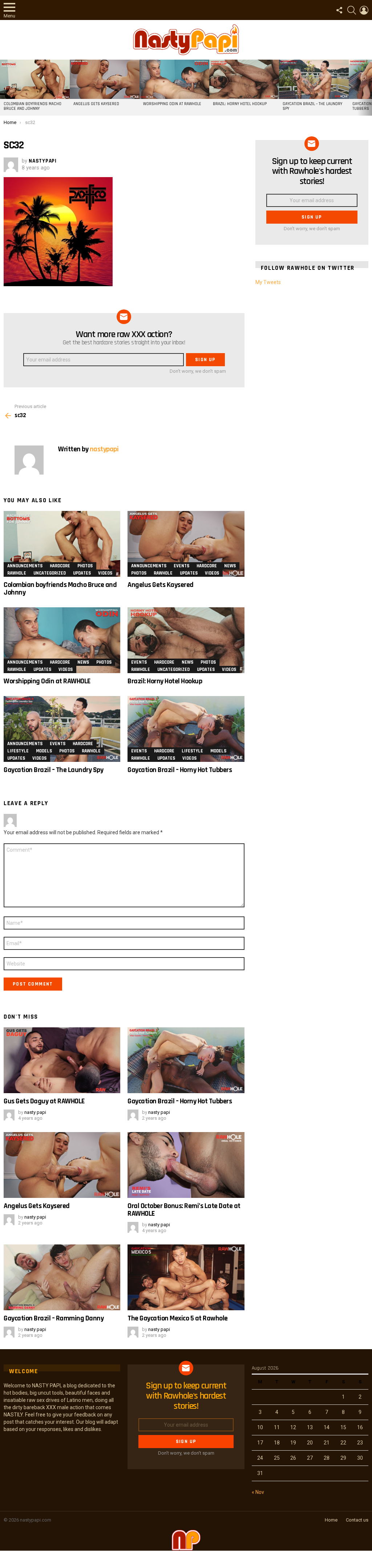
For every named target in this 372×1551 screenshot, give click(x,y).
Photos (85, 566)
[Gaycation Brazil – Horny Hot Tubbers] (186, 729)
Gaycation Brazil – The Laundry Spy (312, 106)
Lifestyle (18, 751)
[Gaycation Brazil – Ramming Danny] (62, 1277)
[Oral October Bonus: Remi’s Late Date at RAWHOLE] (186, 1165)
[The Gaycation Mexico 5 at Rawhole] (186, 1277)
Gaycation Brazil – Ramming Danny (54, 1318)
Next (368, 88)
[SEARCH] (351, 10)
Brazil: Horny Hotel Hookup (240, 104)
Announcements (25, 566)
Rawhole (16, 573)
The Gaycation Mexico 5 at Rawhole (178, 1318)
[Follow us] (339, 10)
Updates (82, 573)
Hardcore (60, 566)
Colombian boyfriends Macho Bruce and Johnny (32, 106)
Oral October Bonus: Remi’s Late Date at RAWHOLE (184, 1209)
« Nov (258, 1492)
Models (44, 751)
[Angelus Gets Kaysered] (105, 79)
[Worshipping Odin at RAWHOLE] (174, 79)
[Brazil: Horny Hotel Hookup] (244, 79)
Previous (3, 88)
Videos (105, 573)
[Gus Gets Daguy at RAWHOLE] (62, 1060)
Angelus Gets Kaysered (96, 104)
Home (331, 1520)
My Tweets (268, 282)
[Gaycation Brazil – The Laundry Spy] (314, 79)
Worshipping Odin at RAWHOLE (172, 104)
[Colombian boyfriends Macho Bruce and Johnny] (35, 79)
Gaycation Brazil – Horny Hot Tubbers (180, 770)
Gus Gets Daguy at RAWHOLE (44, 1101)
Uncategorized (49, 573)
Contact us (357, 1520)
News (230, 566)
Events (181, 566)
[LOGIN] (364, 10)
